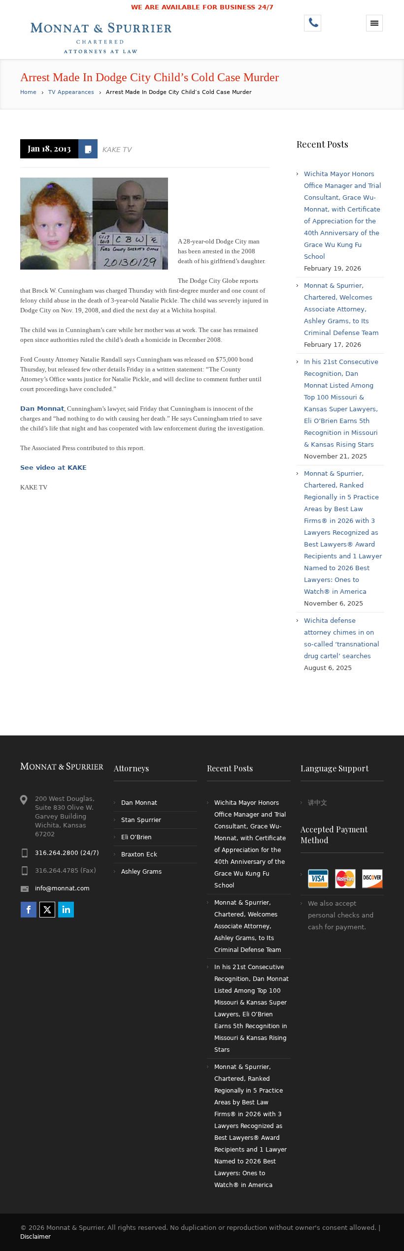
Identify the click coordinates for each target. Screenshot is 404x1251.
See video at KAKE (53, 467)
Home (28, 92)
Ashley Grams (141, 871)
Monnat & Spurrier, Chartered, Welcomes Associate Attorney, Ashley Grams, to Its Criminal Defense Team (341, 309)
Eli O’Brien (136, 837)
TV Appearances (71, 92)
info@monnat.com (62, 888)
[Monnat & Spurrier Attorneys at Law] (104, 37)
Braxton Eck (139, 854)
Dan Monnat (42, 408)
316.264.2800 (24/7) (67, 853)
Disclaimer (35, 1236)
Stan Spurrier (141, 820)
